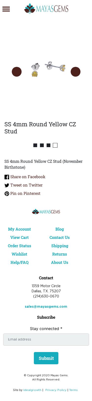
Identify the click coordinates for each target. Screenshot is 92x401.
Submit (46, 358)
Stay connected (46, 328)
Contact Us (60, 237)
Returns (59, 254)
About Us (59, 262)
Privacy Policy (55, 390)
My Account (19, 229)
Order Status (19, 245)
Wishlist (19, 254)
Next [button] (75, 72)
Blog (59, 229)
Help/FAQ (19, 262)
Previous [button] (17, 72)
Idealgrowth (32, 390)
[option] (46, 66)
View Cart (19, 237)
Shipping (59, 245)
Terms (73, 390)
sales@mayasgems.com (46, 306)
